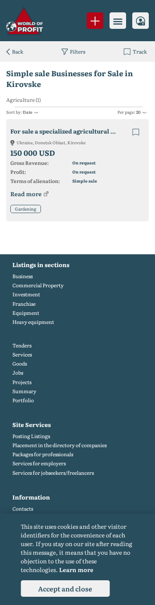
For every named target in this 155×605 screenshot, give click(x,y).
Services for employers (39, 463)
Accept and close (65, 588)
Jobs (17, 372)
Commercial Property (38, 285)
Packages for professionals (42, 454)
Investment (26, 294)
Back (17, 51)
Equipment (25, 313)
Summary (24, 391)
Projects (21, 382)
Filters (77, 51)
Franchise (24, 303)
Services (22, 354)
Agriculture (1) (23, 99)
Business (22, 276)
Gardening (25, 209)
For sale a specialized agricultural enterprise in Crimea (70, 131)
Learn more (76, 569)
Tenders (21, 345)
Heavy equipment (33, 322)
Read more (26, 194)
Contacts (22, 508)
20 (138, 112)
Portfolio (23, 400)
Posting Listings (31, 436)
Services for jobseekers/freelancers (53, 472)
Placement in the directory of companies (59, 445)
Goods (19, 363)
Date (27, 112)
